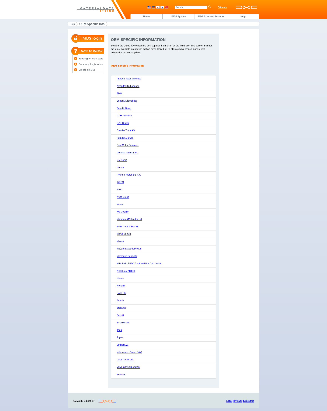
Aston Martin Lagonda (128, 86)
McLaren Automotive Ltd (129, 248)
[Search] (210, 7)
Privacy (238, 401)
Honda (120, 167)
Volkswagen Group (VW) (129, 352)
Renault (121, 285)
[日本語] (158, 7)
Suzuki (120, 315)
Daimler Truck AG (126, 130)
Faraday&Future (125, 137)
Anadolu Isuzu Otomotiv (129, 78)
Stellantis (121, 308)
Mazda (120, 241)
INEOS (120, 182)
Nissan (120, 278)
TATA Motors (123, 322)
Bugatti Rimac (124, 108)
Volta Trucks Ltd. (125, 359)
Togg (119, 330)
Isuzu (119, 189)
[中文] (166, 7)
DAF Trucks (123, 123)
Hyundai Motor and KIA (129, 174)
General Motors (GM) (127, 152)
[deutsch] (153, 7)
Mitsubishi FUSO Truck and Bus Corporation (139, 263)
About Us (249, 401)
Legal (229, 401)
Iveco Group (123, 197)
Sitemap (222, 7)
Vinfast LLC (123, 345)
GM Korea (122, 160)
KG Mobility (122, 211)
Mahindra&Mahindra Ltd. (129, 219)
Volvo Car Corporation (128, 367)
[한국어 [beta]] (162, 7)
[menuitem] (146, 16)
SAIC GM (121, 293)
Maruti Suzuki (124, 234)
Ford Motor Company (128, 145)
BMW (119, 93)
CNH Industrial (124, 115)
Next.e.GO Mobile (126, 271)
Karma (120, 204)
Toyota (120, 337)
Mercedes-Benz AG (127, 256)
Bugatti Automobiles (127, 101)
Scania (120, 300)
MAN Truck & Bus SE (127, 226)
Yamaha (121, 374)
